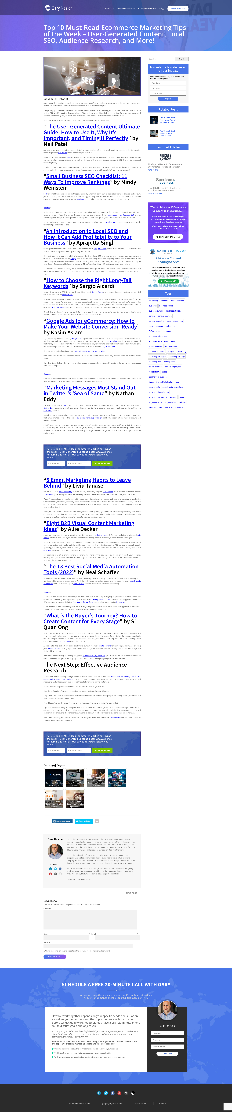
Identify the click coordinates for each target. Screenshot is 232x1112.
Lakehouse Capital (84, 879)
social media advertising (173, 387)
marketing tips (155, 361)
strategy (173, 397)
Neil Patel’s (62, 152)
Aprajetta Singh (100, 248)
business (153, 305)
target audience (155, 402)
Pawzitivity (71, 879)
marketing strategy (177, 356)
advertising (153, 300)
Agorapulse (77, 602)
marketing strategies (157, 356)
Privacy (162, 1103)
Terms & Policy (141, 1103)
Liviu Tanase (108, 491)
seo (177, 382)
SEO (45, 194)
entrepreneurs (171, 346)
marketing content (101, 535)
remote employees (173, 366)
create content (105, 646)
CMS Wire (48, 410)
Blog (161, 8)
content (152, 315)
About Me (109, 8)
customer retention (175, 321)
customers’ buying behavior (94, 655)
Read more (153, 170)
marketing (182, 351)
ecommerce (168, 331)
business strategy (173, 310)
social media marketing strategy (88, 418)
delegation (170, 326)
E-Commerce (154, 331)
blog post (47, 550)
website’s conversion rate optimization (89, 351)
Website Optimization (174, 407)
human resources (156, 351)
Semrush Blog (67, 294)
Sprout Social (88, 602)
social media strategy (158, 397)
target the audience (59, 307)
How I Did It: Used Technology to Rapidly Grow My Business (164, 189)
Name (67, 934)
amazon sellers (177, 300)
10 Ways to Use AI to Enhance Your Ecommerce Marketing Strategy (165, 165)
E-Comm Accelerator (147, 8)
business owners (156, 310)
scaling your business (158, 376)
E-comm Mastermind (125, 8)
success (182, 397)
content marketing (156, 321)
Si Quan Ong (65, 641)
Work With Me (178, 8)
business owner (166, 305)
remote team (154, 371)
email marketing (65, 491)
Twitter (65, 405)
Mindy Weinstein (83, 199)
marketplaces (169, 361)
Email (114, 934)
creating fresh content (101, 599)
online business (155, 366)
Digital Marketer (108, 346)
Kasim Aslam (112, 341)
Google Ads (76, 338)
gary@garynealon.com (112, 1103)
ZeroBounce (48, 494)
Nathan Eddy (49, 408)
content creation (165, 315)
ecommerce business (158, 336)
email (173, 341)
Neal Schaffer (78, 583)
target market (170, 402)
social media (154, 387)
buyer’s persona (54, 648)
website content (155, 407)
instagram (171, 351)
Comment (47, 908)
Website (47, 942)
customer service (156, 326)
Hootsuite (120, 602)
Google (73, 258)
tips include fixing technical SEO (121, 215)
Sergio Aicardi (97, 292)
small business (111, 222)
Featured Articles (168, 147)
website (182, 402)
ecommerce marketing (158, 341)
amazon (164, 300)
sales (164, 371)
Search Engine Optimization (161, 382)
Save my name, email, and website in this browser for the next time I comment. (78, 951)
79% (69, 157)
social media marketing (159, 392)
